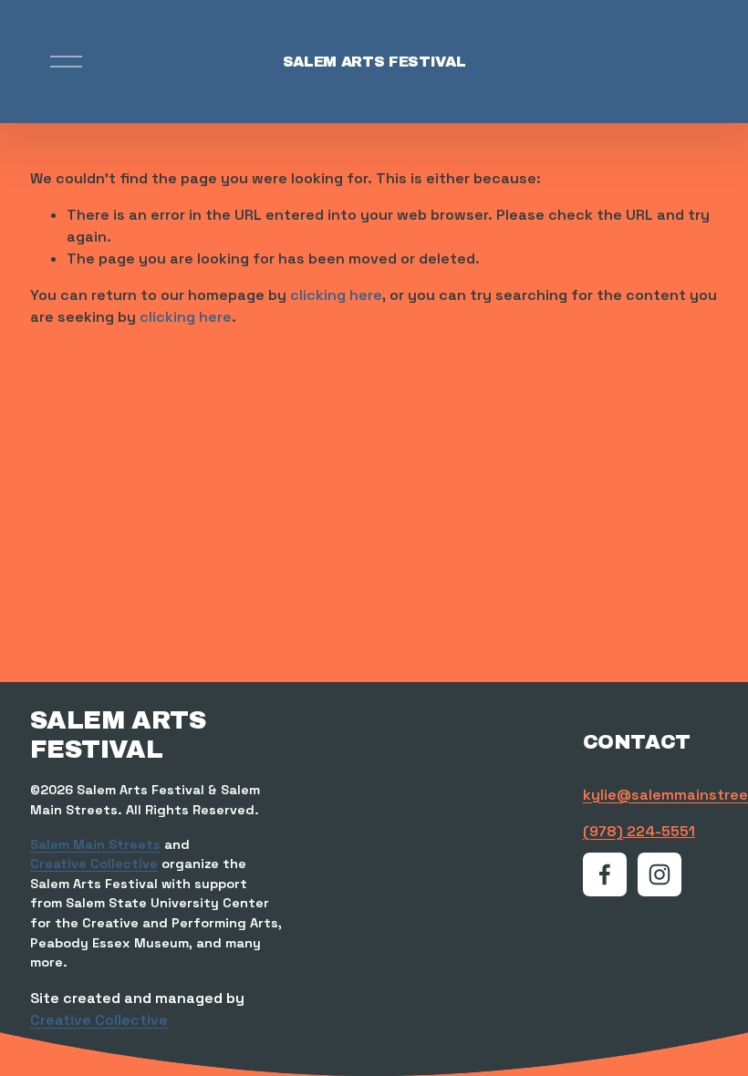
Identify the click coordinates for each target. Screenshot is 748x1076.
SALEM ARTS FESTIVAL (374, 61)
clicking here (336, 295)
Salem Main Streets (95, 844)
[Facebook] (605, 874)
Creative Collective (94, 863)
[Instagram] (659, 874)
